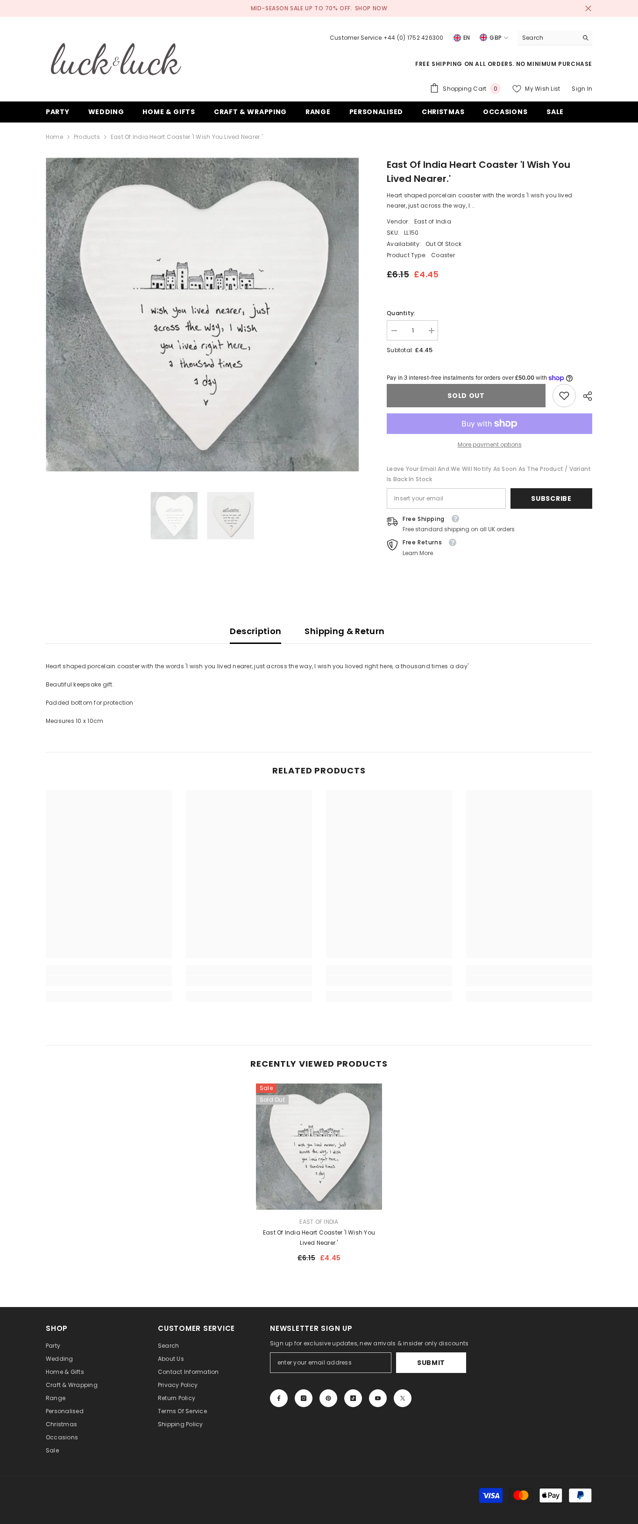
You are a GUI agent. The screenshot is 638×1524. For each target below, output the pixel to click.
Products (87, 137)
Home (54, 137)
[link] (564, 395)
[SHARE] (584, 396)
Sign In (582, 89)
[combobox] (547, 38)
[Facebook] (279, 1398)
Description (255, 631)
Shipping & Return (344, 631)
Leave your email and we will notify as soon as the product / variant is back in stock (489, 474)
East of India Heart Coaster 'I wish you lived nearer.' (319, 1237)
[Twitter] (402, 1398)
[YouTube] (378, 1398)
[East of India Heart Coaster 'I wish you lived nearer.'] (319, 1146)
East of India (432, 221)
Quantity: (401, 313)
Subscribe (551, 498)
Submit (431, 1362)
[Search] (554, 38)
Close (588, 9)
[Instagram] (303, 1398)
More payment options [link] (490, 444)
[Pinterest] (328, 1398)
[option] (202, 314)
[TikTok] (353, 1398)
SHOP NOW (371, 8)
